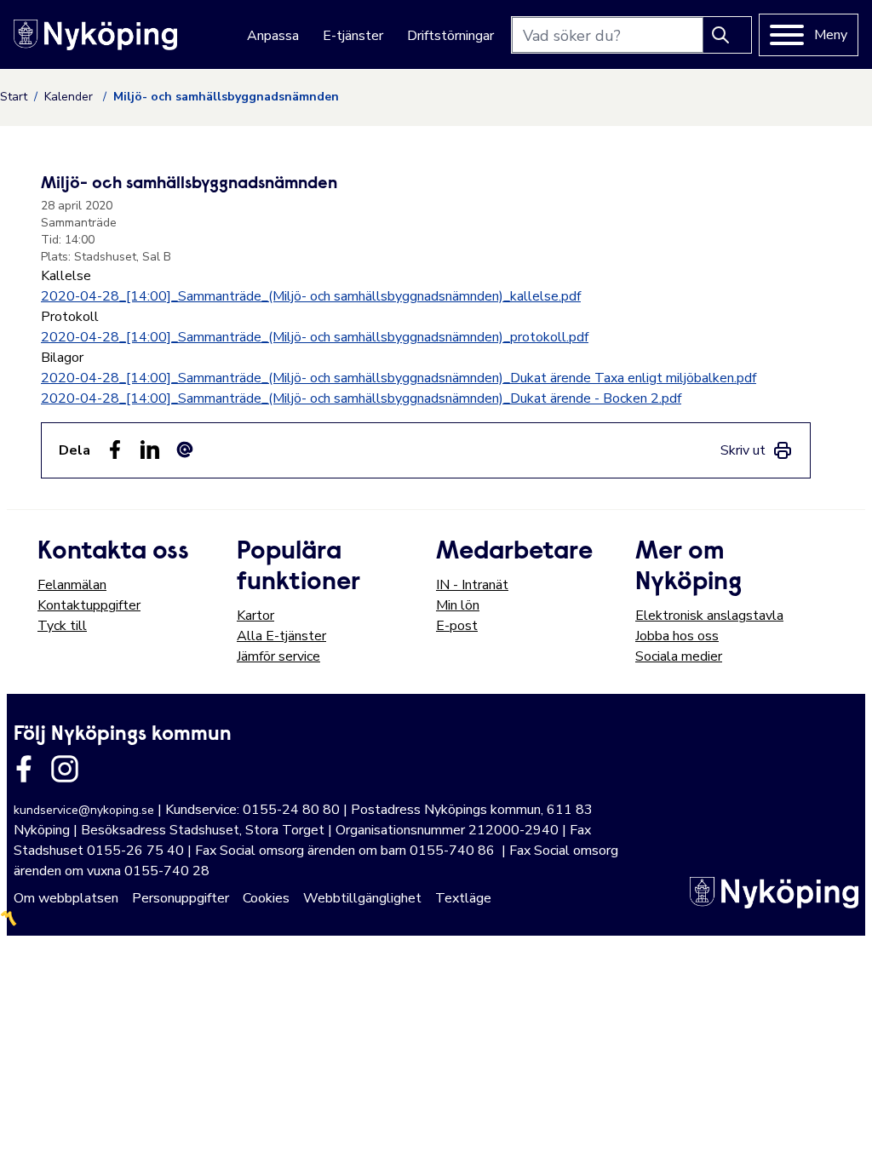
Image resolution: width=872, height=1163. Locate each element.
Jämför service (278, 656)
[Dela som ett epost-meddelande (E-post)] (185, 449)
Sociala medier (678, 656)
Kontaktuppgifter (89, 605)
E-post (457, 625)
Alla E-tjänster (281, 636)
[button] (841, 1132)
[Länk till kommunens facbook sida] (24, 769)
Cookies (266, 898)
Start (13, 97)
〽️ (8, 918)
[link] (756, 450)
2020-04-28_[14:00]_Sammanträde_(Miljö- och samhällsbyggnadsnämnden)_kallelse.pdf (311, 296)
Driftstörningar (450, 35)
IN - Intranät (472, 585)
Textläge (463, 898)
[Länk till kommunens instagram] (65, 769)
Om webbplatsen (66, 898)
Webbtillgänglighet (362, 898)
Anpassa (273, 35)
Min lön (457, 605)
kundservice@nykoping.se (84, 810)
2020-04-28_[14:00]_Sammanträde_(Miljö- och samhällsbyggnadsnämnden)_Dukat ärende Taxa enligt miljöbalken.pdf (398, 378)
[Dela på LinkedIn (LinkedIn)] (150, 449)
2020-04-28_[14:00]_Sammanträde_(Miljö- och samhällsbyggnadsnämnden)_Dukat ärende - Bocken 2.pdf (361, 398)
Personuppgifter (180, 898)
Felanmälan (71, 585)
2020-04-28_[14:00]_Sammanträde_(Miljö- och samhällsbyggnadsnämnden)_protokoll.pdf (314, 337)
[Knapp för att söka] (727, 35)
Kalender (70, 97)
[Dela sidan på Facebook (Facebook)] (115, 449)
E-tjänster (353, 35)
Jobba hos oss (677, 636)
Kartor (255, 615)
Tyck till (62, 625)
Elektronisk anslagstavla (709, 615)
